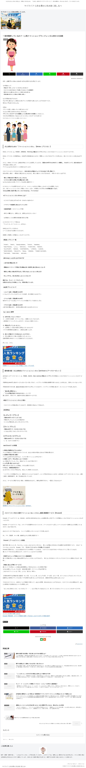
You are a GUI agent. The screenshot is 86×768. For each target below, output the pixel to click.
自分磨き (6, 621)
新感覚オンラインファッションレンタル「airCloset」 (17, 505)
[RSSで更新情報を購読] (44, 639)
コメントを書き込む (43, 735)
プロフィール (81, 763)
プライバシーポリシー (72, 763)
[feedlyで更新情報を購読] (41, 639)
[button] (76, 74)
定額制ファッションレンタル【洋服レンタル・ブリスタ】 (18, 365)
